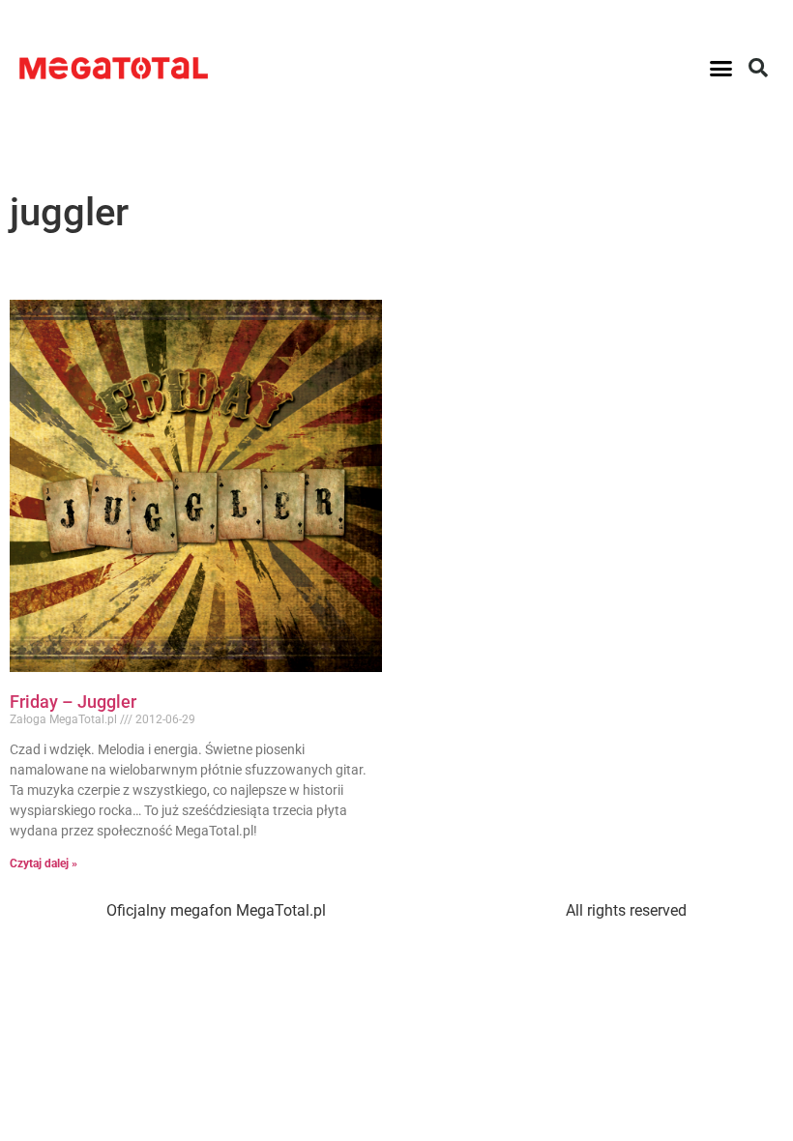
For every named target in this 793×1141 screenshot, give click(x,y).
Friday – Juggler (73, 701)
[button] (721, 67)
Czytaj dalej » (43, 863)
